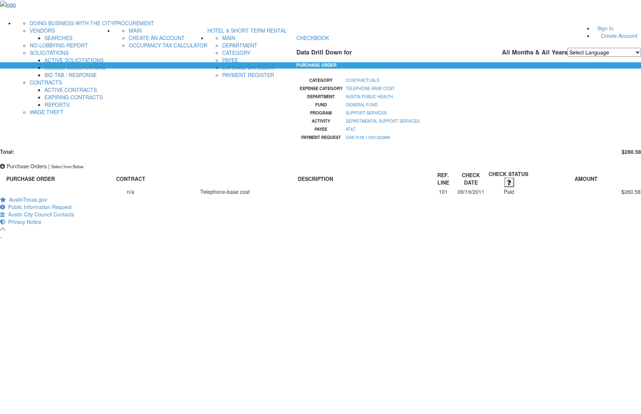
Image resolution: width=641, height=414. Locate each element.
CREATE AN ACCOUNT (157, 38)
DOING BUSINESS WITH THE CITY (72, 23)
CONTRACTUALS (362, 80)
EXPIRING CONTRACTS (74, 97)
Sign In (605, 28)
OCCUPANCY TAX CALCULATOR (168, 45)
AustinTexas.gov (26, 199)
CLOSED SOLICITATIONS (75, 67)
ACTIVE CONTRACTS (71, 89)
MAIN (135, 30)
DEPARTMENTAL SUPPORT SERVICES (383, 121)
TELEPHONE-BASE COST (370, 88)
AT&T (351, 129)
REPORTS (57, 104)
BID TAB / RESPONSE (71, 75)
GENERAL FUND (362, 104)
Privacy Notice (23, 221)
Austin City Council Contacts (39, 214)
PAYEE (230, 60)
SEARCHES (58, 38)
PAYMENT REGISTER (248, 75)
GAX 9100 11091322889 (368, 137)
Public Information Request (38, 207)
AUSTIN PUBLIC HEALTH (369, 96)
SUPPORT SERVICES (366, 113)
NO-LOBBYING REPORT (59, 45)
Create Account (619, 35)
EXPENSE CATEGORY (249, 67)
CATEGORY (236, 52)
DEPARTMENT (239, 45)
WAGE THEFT (46, 112)
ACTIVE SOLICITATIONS (74, 60)
